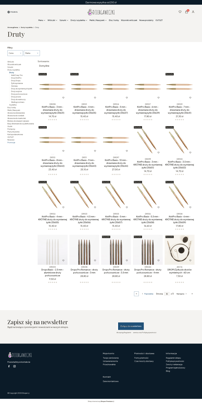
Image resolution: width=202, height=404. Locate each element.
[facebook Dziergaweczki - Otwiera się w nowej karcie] (8, 366)
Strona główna (12, 27)
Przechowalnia (109, 364)
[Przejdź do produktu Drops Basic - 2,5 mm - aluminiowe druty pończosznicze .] (53, 250)
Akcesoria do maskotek (16, 118)
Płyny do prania (13, 132)
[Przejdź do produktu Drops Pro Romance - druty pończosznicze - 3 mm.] (84, 250)
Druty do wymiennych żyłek (21, 89)
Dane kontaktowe (111, 381)
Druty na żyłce (16, 91)
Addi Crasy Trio (17, 75)
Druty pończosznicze (19, 94)
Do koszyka (47, 98)
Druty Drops (15, 80)
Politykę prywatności (149, 332)
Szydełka (12, 105)
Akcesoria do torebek (15, 115)
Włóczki (10, 62)
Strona (159, 294)
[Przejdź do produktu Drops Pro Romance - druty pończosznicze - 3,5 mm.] (116, 250)
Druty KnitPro (16, 78)
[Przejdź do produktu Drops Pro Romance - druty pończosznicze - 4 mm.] (148, 250)
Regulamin (127, 332)
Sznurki (10, 67)
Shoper (25, 393)
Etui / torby (11, 107)
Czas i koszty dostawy (144, 361)
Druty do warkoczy (18, 99)
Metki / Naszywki (13, 110)
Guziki (9, 126)
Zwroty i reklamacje (174, 364)
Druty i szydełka (26, 27)
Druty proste (16, 97)
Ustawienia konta (110, 361)
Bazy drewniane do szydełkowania (20, 124)
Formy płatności (141, 358)
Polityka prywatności (175, 361)
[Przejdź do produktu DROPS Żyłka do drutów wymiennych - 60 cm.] (180, 250)
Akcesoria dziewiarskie (16, 113)
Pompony (11, 129)
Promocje (11, 142)
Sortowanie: (44, 61)
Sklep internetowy (100, 401)
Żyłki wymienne (17, 83)
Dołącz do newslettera (131, 326)
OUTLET (10, 137)
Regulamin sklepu (173, 358)
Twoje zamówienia (111, 358)
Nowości (10, 140)
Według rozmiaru (17, 102)
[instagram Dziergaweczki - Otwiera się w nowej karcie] (14, 366)
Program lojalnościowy (175, 367)
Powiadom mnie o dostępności (49, 207)
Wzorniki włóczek (14, 64)
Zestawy (14, 86)
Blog (168, 371)
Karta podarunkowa (15, 134)
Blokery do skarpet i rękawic (18, 121)
